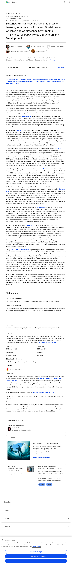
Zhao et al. (41, 207)
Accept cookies (36, 561)
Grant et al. (30, 225)
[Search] (65, 2)
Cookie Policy (36, 546)
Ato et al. (20, 130)
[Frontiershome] (11, 2)
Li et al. (42, 169)
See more (53, 60)
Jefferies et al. (26, 116)
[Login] (69, 2)
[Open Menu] (3, 2)
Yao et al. (58, 148)
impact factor (13, 474)
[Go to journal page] (30, 469)
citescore (24, 474)
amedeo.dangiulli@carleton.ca (43, 393)
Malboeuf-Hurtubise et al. (20, 250)
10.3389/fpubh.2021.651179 (49, 342)
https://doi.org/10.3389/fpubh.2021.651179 (26, 21)
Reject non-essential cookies (36, 556)
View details (60, 67)
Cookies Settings (36, 552)
